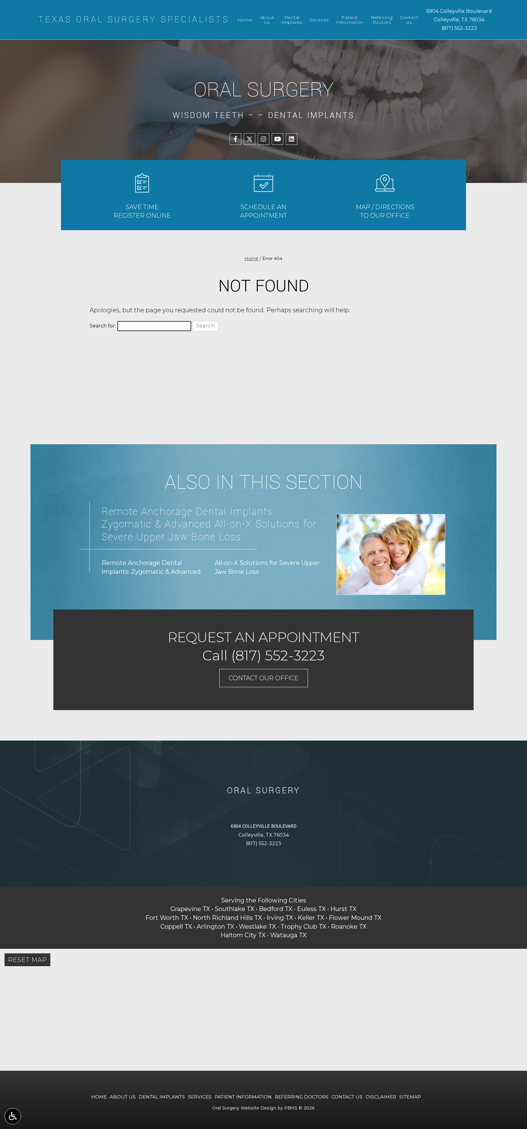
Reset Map (27, 959)
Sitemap (410, 1097)
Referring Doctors (301, 1097)
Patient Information (243, 1097)
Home (245, 19)
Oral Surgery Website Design (244, 1108)
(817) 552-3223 (459, 28)
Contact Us (347, 1097)
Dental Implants (162, 1097)
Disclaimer (381, 1097)
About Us (123, 1097)
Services (319, 19)
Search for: (103, 326)
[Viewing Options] (13, 1116)
